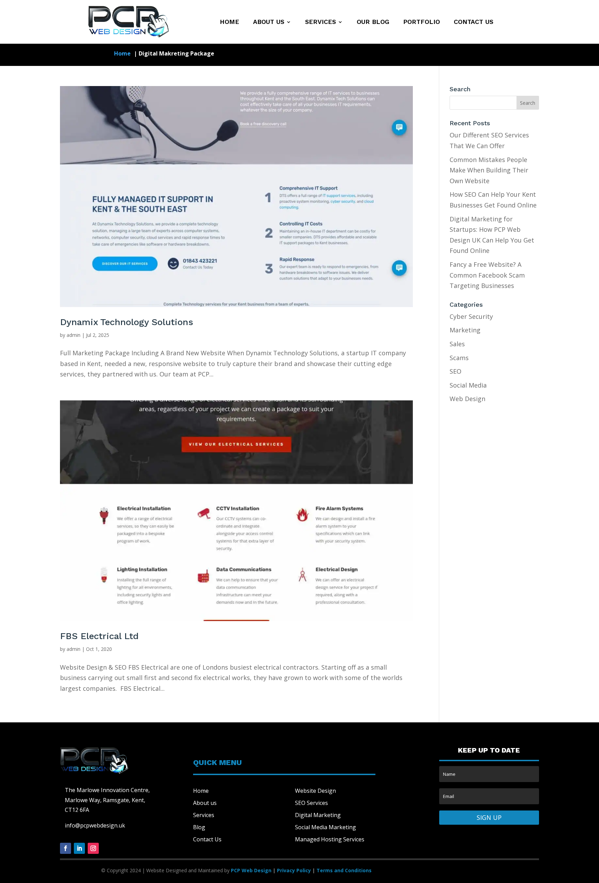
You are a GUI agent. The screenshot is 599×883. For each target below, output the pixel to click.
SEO (455, 371)
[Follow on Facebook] (65, 848)
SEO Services (311, 803)
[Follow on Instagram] (93, 848)
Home (229, 22)
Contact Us (473, 22)
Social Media (468, 385)
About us (205, 803)
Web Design (467, 398)
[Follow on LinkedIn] (79, 848)
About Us (268, 22)
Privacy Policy (294, 870)
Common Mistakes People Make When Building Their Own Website (489, 170)
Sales (457, 344)
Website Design (315, 791)
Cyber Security (471, 316)
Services (320, 22)
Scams (459, 358)
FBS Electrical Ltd (99, 636)
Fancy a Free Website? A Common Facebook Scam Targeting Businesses (487, 275)
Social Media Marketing (325, 827)
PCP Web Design (251, 870)
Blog (199, 827)
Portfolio (421, 22)
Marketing (465, 330)
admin (73, 335)
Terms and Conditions (344, 870)
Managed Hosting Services (329, 839)
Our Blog (373, 22)
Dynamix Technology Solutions (126, 322)
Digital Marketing (318, 815)
